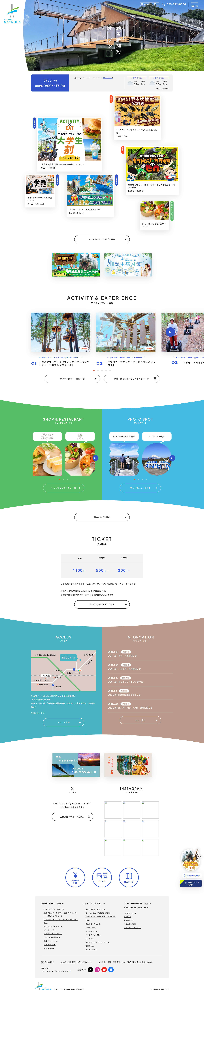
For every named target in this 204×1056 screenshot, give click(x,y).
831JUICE (89, 938)
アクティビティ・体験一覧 (54, 909)
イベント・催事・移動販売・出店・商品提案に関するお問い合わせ (126, 962)
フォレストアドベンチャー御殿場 (54, 971)
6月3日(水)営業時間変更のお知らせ (124, 694)
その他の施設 (49, 948)
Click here (107, 78)
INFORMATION (130, 913)
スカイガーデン (91, 949)
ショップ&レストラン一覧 (95, 909)
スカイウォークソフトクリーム (97, 942)
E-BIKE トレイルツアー (53, 934)
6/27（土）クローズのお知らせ (122, 655)
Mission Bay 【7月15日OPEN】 (98, 913)
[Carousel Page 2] (98, 370)
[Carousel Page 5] (110, 370)
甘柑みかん (89, 946)
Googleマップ (38, 712)
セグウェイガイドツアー (53, 926)
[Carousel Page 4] (106, 370)
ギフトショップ (91, 931)
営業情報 (126, 652)
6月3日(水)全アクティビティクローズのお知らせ (130, 707)
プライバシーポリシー (132, 928)
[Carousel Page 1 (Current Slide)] (94, 370)
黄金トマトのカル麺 (93, 924)
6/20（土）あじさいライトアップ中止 (125, 681)
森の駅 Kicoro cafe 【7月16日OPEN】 (100, 916)
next (170, 332)
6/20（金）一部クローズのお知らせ (124, 668)
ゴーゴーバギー (50, 930)
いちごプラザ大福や (93, 935)
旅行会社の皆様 (47, 962)
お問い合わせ (129, 920)
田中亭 (88, 920)
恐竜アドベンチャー (51, 941)
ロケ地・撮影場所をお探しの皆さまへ (76, 962)
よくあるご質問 (130, 924)
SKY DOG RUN (49, 945)
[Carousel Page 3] (102, 370)
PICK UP (127, 917)
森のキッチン (90, 927)
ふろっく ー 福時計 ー (52, 937)
